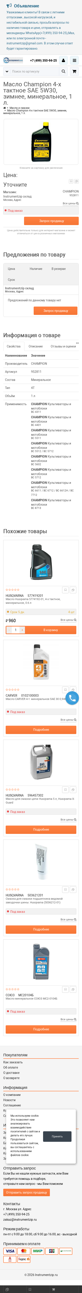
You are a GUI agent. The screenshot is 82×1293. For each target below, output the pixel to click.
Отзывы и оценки (63, 346)
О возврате (11, 1078)
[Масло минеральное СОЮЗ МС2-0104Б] (41, 961)
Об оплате (10, 1067)
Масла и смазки (20, 107)
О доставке (11, 1072)
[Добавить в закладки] (71, 181)
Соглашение (12, 1105)
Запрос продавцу (51, 221)
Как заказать (13, 1062)
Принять (57, 1136)
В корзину (51, 630)
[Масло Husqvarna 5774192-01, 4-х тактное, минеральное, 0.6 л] (41, 562)
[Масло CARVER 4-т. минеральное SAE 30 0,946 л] (41, 662)
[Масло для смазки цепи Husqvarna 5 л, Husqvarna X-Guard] (41, 761)
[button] (72, 698)
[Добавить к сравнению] (76, 181)
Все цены (69, 203)
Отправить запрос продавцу (26, 1192)
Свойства (14, 346)
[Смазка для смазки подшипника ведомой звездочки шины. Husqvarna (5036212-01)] (41, 861)
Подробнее (41, 729)
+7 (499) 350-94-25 (43, 60)
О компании (12, 1095)
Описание (36, 346)
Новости (9, 1100)
